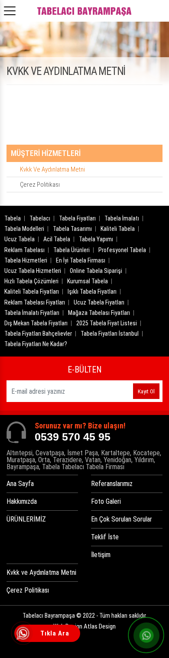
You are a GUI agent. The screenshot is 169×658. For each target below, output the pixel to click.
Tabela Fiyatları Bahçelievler (38, 333)
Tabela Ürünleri (71, 249)
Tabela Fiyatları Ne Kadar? (35, 343)
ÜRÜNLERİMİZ (26, 519)
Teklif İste (105, 537)
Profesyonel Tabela (122, 249)
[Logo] (84, 11)
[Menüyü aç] (11, 8)
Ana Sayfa (20, 484)
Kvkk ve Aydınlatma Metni (52, 169)
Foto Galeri (106, 501)
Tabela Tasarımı (72, 228)
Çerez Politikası (40, 184)
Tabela (12, 218)
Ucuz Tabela (19, 239)
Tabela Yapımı (96, 239)
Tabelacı (39, 218)
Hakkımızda (21, 501)
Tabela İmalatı (121, 218)
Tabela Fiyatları (77, 218)
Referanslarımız (112, 484)
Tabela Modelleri (24, 228)
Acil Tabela (56, 239)
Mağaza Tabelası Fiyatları (99, 312)
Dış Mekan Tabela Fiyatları (36, 323)
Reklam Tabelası (24, 249)
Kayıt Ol (146, 391)
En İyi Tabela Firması (80, 260)
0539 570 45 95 (72, 437)
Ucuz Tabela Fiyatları (99, 302)
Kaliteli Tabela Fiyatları (31, 291)
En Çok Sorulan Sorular (121, 519)
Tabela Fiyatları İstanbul (110, 333)
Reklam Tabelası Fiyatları (34, 302)
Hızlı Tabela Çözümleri (31, 281)
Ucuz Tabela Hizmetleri (32, 270)
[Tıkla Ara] (24, 634)
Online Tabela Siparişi (96, 270)
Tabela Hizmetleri (25, 260)
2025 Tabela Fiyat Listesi (106, 323)
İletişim (100, 555)
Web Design (84, 626)
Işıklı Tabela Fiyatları (92, 291)
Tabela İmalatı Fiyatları (31, 312)
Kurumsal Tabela (87, 281)
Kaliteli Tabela (118, 228)
